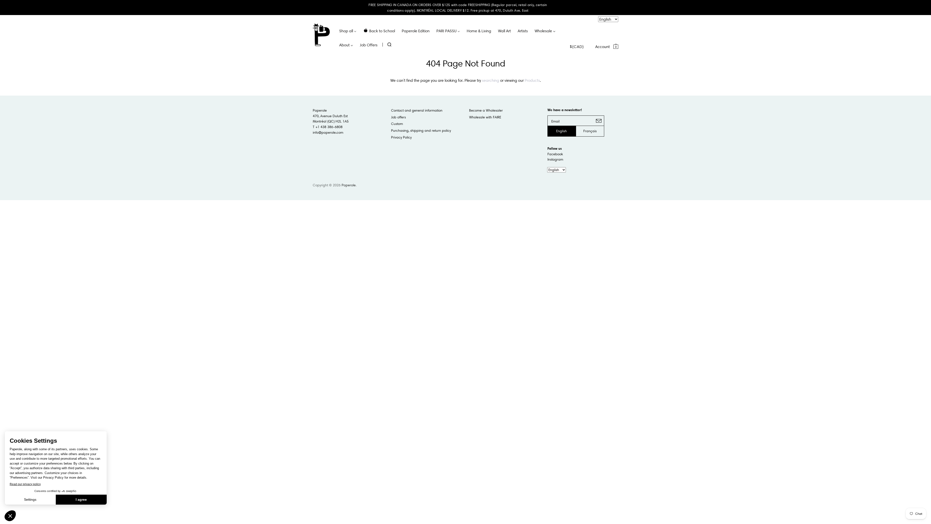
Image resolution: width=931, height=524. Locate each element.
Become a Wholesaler (486, 110)
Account (602, 46)
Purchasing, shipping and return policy (421, 130)
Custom (397, 124)
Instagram (555, 159)
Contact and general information (416, 110)
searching (490, 80)
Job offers (398, 117)
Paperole (349, 185)
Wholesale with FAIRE (485, 117)
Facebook (555, 154)
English (561, 131)
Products (532, 80)
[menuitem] (348, 31)
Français (590, 131)
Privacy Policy (401, 137)
